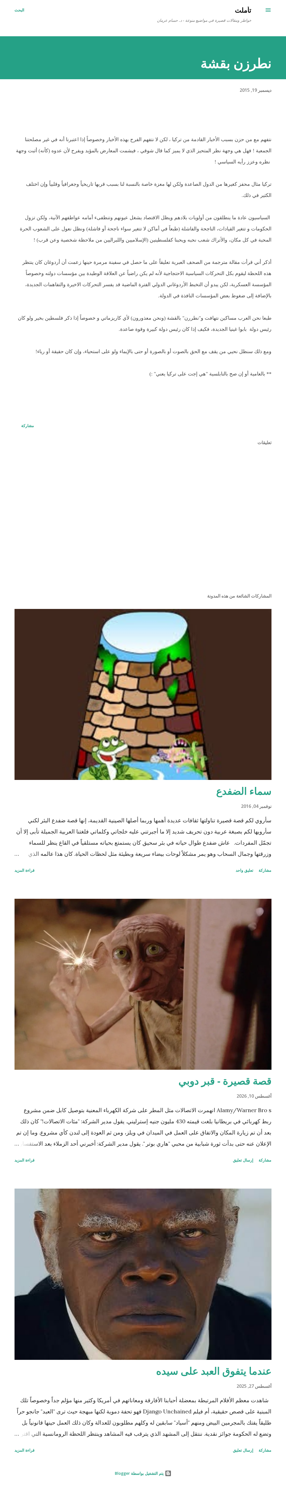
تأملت (243, 10)
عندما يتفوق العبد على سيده (213, 1371)
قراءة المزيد (25, 870)
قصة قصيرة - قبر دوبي (224, 1081)
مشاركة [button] (27, 425)
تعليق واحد (244, 870)
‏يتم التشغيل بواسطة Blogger (140, 1473)
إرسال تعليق (243, 1160)
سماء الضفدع (243, 791)
